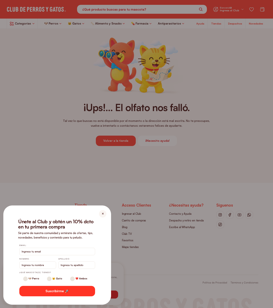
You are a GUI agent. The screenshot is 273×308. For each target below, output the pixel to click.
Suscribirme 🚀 (57, 291)
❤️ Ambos (81, 278)
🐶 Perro (33, 278)
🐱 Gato (56, 278)
